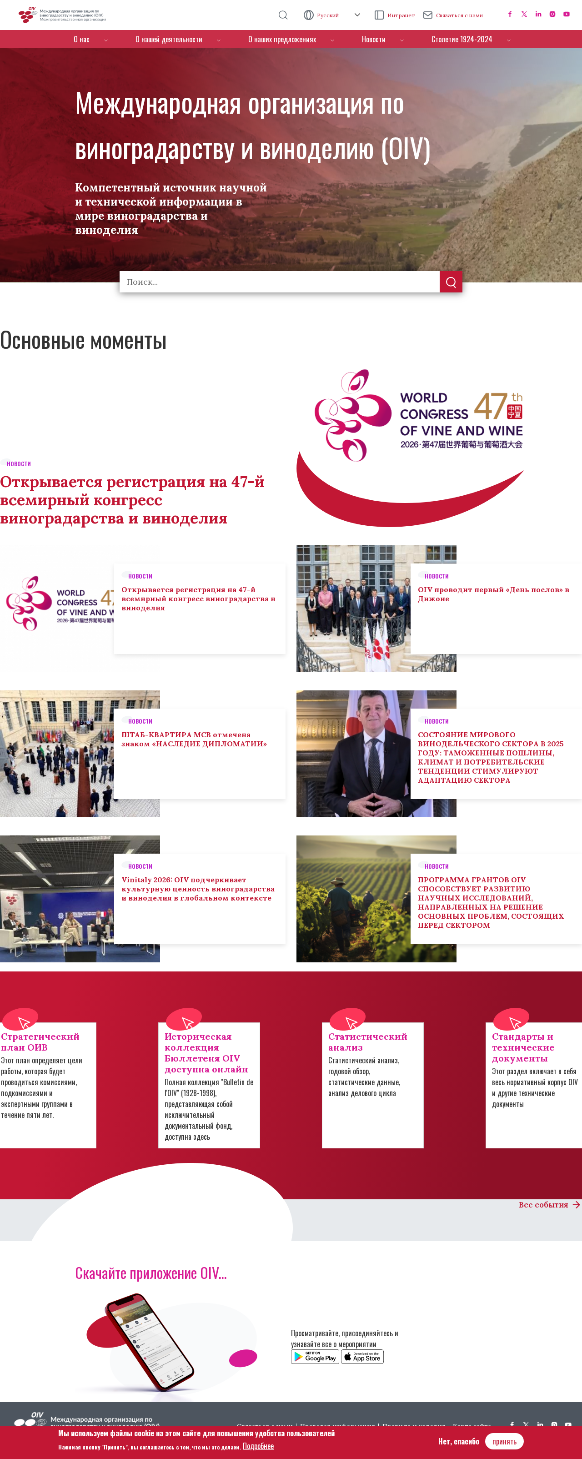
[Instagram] (552, 14)
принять (504, 1441)
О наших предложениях (282, 39)
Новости (374, 39)
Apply (451, 282)
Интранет (401, 15)
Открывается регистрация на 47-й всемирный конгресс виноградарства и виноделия (132, 500)
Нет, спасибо (458, 1441)
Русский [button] (328, 15)
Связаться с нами (459, 15)
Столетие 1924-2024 (461, 39)
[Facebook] (510, 14)
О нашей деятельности (168, 39)
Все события (543, 1205)
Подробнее (258, 1445)
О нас (82, 39)
